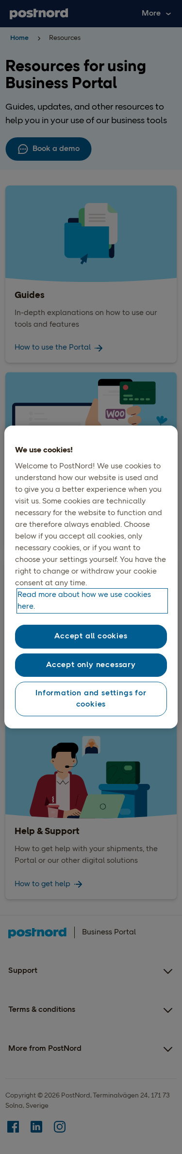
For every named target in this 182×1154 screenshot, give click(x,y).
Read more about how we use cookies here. (84, 601)
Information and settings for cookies (90, 698)
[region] (90, 577)
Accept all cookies (90, 636)
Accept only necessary (91, 665)
